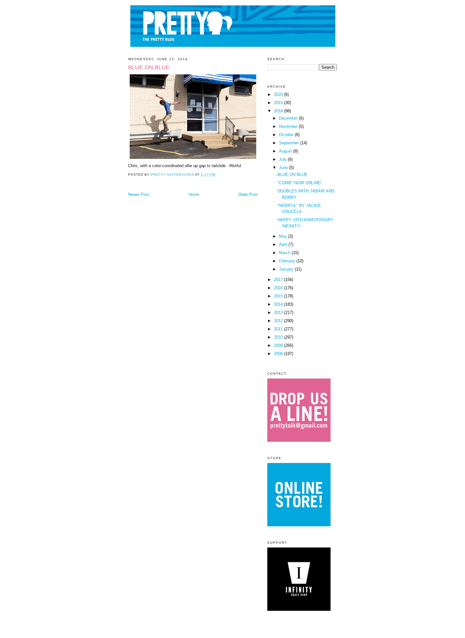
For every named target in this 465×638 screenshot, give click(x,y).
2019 (279, 102)
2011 (279, 329)
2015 (279, 296)
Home (194, 194)
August (286, 151)
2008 (279, 353)
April (283, 244)
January (287, 269)
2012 (279, 320)
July (283, 159)
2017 (279, 279)
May (283, 236)
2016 (279, 287)
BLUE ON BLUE (292, 174)
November (289, 126)
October (287, 134)
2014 (279, 304)
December (289, 118)
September (289, 143)
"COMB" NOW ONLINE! (299, 182)
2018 (279, 111)
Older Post (248, 194)
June (284, 167)
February (287, 261)
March (285, 252)
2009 (279, 345)
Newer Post (138, 194)
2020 (279, 94)
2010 (279, 337)
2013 (279, 312)
